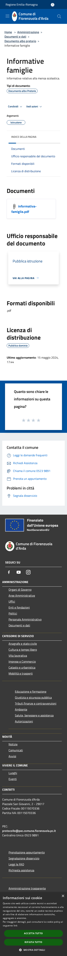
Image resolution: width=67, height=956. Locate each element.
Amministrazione (28, 32)
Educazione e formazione (30, 691)
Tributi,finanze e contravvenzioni (35, 703)
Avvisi (12, 756)
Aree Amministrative (22, 595)
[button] (33, 950)
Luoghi (13, 773)
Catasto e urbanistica (22, 667)
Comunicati (16, 750)
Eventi (13, 779)
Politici (13, 613)
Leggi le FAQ (16, 864)
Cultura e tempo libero (23, 649)
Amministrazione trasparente (27, 888)
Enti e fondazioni (19, 607)
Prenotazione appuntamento (27, 852)
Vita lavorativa (18, 655)
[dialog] (33, 924)
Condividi (13, 106)
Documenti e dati (15, 36)
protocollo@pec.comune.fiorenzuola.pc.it (29, 831)
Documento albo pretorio (20, 41)
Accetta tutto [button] (33, 933)
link (15, 925)
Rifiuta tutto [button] (33, 942)
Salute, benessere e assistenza (34, 715)
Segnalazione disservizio (24, 858)
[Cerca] (59, 16)
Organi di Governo (20, 589)
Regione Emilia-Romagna (22, 4)
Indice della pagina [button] (23, 137)
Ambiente (21, 709)
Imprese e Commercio (22, 661)
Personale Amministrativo (25, 619)
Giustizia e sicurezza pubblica (33, 697)
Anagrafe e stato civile (23, 643)
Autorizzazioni (24, 721)
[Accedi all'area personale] (52, 4)
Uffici (12, 601)
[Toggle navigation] (7, 16)
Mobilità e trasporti (21, 673)
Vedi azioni (32, 106)
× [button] (62, 896)
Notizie (13, 744)
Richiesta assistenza (21, 870)
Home (8, 32)
